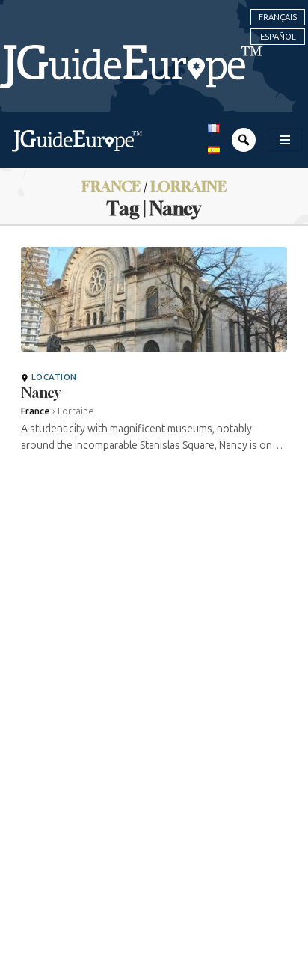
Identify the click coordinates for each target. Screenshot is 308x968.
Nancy (41, 393)
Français (278, 17)
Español (278, 36)
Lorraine (188, 185)
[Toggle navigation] (285, 140)
